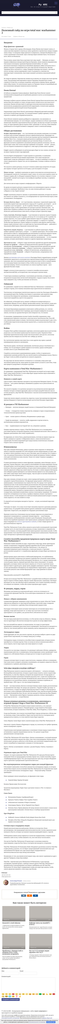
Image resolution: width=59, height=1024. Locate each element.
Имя (3, 971)
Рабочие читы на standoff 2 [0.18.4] (39, 923)
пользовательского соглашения (10, 1018)
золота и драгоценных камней (26, 521)
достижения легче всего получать (19, 257)
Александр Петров (16, 881)
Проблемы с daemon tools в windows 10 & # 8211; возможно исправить (12, 952)
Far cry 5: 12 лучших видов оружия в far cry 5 (39, 951)
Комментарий (6, 976)
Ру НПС (43, 4)
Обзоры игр (21, 36)
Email (21, 971)
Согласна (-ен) (51, 1022)
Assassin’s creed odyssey (11, 923)
